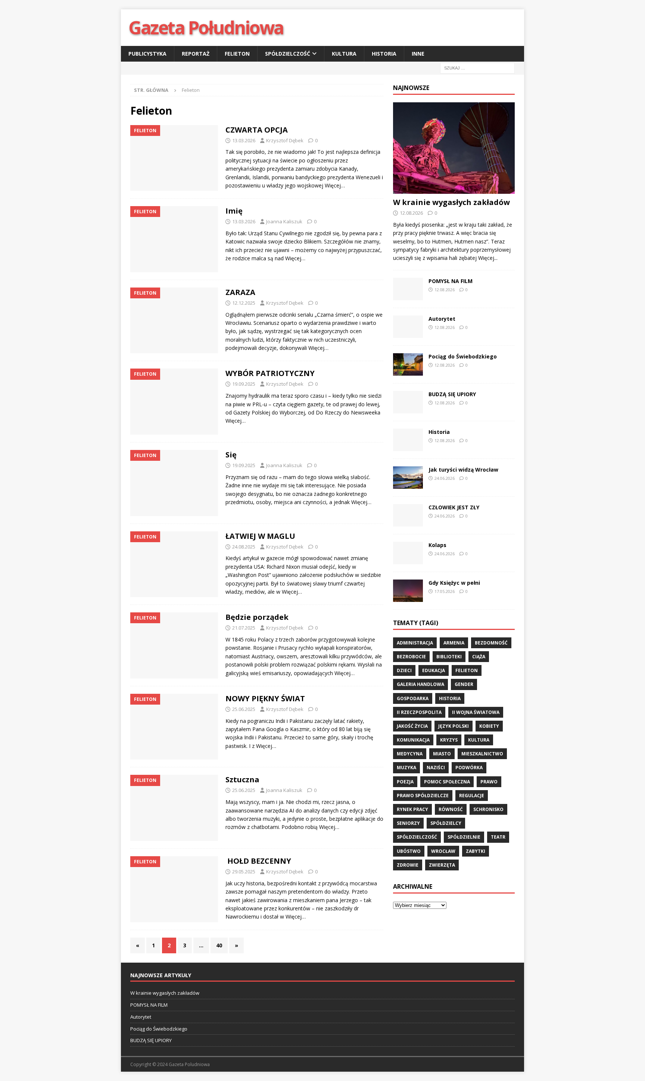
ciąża (478, 656)
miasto (442, 754)
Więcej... (488, 257)
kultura (478, 740)
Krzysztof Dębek (284, 140)
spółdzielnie (464, 837)
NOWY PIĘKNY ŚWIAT (265, 698)
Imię (234, 211)
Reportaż (195, 53)
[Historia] (408, 440)
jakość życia (412, 726)
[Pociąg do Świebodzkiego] (408, 364)
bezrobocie (411, 656)
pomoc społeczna (447, 782)
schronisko (488, 809)
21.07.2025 (243, 627)
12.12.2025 (243, 302)
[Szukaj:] (477, 67)
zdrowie (407, 865)
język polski (453, 726)
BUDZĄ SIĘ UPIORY (452, 394)
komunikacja (413, 740)
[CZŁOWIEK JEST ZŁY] (408, 515)
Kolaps (437, 545)
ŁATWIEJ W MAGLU (260, 536)
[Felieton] (174, 158)
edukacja (433, 670)
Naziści (436, 767)
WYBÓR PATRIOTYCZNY (270, 373)
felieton (466, 670)
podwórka (469, 767)
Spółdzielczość (287, 53)
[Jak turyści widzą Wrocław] (408, 477)
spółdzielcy (445, 823)
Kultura (344, 53)
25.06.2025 (243, 709)
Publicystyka (147, 53)
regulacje (471, 795)
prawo (489, 782)
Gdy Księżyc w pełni (454, 582)
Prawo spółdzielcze (423, 795)
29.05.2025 (243, 871)
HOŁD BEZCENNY (258, 861)
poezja (405, 782)
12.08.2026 (411, 212)
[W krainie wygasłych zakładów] (454, 148)
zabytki (475, 851)
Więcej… (335, 185)
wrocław (443, 851)
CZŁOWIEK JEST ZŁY (454, 507)
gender (464, 684)
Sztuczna (242, 779)
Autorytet (442, 318)
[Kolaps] (408, 553)
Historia (384, 53)
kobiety (489, 726)
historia (450, 698)
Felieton (237, 53)
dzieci (404, 670)
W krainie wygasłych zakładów (451, 202)
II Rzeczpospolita (419, 712)
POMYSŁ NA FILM (451, 281)
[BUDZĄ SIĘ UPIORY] (408, 402)
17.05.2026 (444, 591)
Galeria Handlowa (420, 684)
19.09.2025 (243, 383)
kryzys (449, 740)
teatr (498, 837)
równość (451, 809)
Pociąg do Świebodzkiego (463, 356)
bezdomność (491, 643)
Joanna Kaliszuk (284, 221)
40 (219, 945)
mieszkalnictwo (482, 754)
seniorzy (408, 823)
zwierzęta (442, 865)
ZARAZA (240, 292)
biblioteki (449, 656)
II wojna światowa (475, 712)
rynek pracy (412, 809)
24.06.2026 (444, 478)
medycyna (410, 754)
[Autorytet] (408, 327)
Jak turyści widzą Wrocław (464, 469)
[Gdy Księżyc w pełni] (408, 591)
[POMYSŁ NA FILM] (408, 289)
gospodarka (413, 698)
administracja (415, 643)
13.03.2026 (243, 140)
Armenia (453, 643)
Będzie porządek (257, 617)
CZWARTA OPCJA (256, 130)
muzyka (406, 767)
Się (231, 455)
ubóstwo (409, 851)
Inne (418, 53)
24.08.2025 (243, 546)
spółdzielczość (417, 837)
